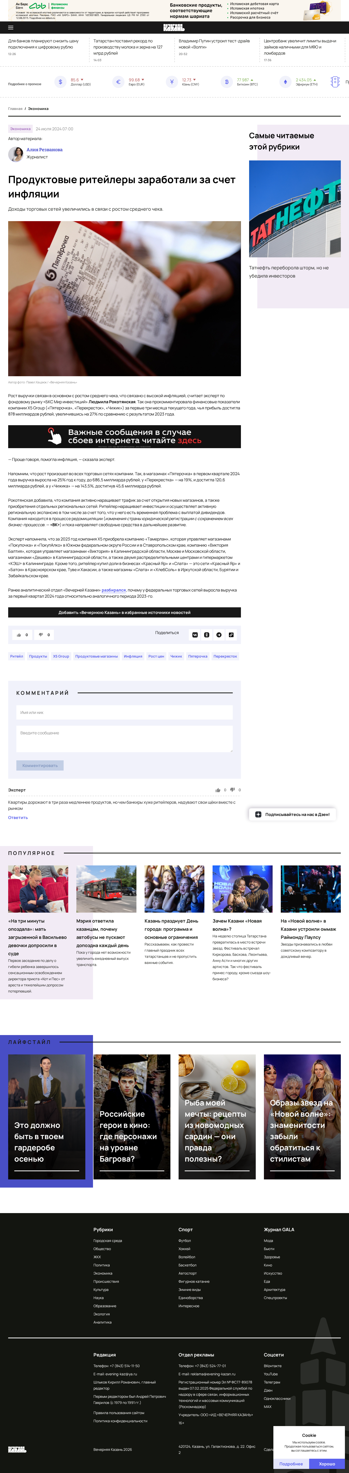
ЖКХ (97, 1256)
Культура (101, 1289)
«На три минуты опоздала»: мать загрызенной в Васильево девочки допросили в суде (37, 937)
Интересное (189, 1305)
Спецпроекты (275, 1297)
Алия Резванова (45, 150)
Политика (102, 1265)
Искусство (273, 1273)
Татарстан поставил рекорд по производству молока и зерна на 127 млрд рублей (128, 47)
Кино (268, 1265)
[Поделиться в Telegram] (219, 634)
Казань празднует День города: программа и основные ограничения (171, 929)
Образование (105, 1305)
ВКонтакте (273, 1365)
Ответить (18, 817)
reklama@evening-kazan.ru (213, 1373)
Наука (99, 1297)
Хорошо (327, 1464)
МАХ (267, 1406)
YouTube (271, 1373)
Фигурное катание (194, 1281)
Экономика (38, 108)
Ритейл (16, 656)
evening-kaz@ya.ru (121, 1373)
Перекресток (225, 656)
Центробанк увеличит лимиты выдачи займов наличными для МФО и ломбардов (300, 47)
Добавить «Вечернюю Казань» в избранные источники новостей (125, 612)
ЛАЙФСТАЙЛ (29, 1042)
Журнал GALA (279, 1229)
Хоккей (184, 1248)
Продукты (38, 656)
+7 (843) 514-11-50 (125, 1365)
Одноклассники (277, 1398)
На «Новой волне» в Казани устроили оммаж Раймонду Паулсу (308, 929)
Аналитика (103, 1322)
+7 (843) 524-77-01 (210, 1365)
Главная (15, 108)
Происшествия (106, 1281)
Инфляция (133, 656)
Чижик (176, 656)
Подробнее (291, 1464)
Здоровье (272, 1256)
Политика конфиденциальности (120, 1420)
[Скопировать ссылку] (231, 634)
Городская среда (108, 1240)
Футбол (185, 1240)
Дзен (268, 1390)
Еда (267, 1281)
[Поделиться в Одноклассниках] (206, 634)
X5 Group (61, 656)
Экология (102, 1314)
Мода (268, 1240)
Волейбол (187, 1256)
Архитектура (274, 1289)
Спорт (186, 1229)
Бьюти (269, 1248)
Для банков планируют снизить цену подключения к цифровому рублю (43, 44)
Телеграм (272, 1382)
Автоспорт (188, 1273)
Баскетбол (187, 1265)
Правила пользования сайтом (119, 1412)
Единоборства (191, 1297)
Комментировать (40, 765)
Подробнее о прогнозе (24, 84)
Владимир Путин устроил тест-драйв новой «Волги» (214, 44)
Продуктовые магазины (96, 656)
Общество (102, 1248)
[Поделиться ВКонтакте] (194, 634)
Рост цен (156, 656)
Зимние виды (190, 1289)
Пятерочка (197, 656)
